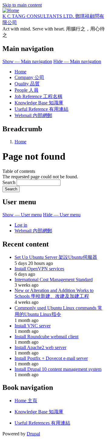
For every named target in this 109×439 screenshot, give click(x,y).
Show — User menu (22, 214)
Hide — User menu (62, 214)
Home (20, 71)
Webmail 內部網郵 (33, 115)
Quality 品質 (27, 83)
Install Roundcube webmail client (46, 336)
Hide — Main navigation (77, 61)
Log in (21, 224)
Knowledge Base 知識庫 (39, 102)
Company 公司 (29, 77)
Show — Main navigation (27, 61)
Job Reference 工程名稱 (38, 96)
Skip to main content (22, 5)
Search (8, 182)
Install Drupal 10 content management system (58, 369)
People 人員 (26, 90)
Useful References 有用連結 (42, 422)
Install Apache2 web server (40, 347)
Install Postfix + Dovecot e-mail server (51, 358)
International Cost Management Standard (54, 279)
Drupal (33, 433)
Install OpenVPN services (39, 268)
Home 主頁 (26, 400)
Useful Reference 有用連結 (41, 109)
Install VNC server (33, 325)
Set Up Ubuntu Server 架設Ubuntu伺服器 (56, 257)
